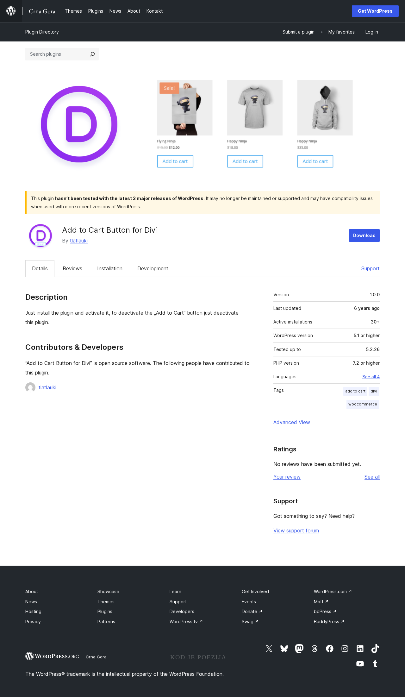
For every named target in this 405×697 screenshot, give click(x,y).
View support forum (296, 530)
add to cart (355, 391)
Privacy (33, 621)
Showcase (108, 591)
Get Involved (255, 591)
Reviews (72, 268)
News (31, 601)
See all (372, 477)
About (31, 591)
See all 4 (371, 376)
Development (152, 268)
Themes (106, 601)
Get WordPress (375, 11)
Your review (287, 477)
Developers (182, 611)
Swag (250, 621)
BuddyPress (329, 621)
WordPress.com (333, 591)
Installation (109, 268)
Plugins (104, 611)
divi (374, 391)
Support (370, 268)
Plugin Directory (42, 32)
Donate (252, 611)
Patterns (106, 621)
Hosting (33, 611)
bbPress (325, 611)
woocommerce (362, 404)
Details (40, 268)
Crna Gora (96, 656)
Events (249, 601)
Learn (175, 591)
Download (364, 235)
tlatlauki (79, 240)
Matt (321, 601)
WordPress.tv (186, 621)
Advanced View (291, 422)
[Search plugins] (92, 54)
